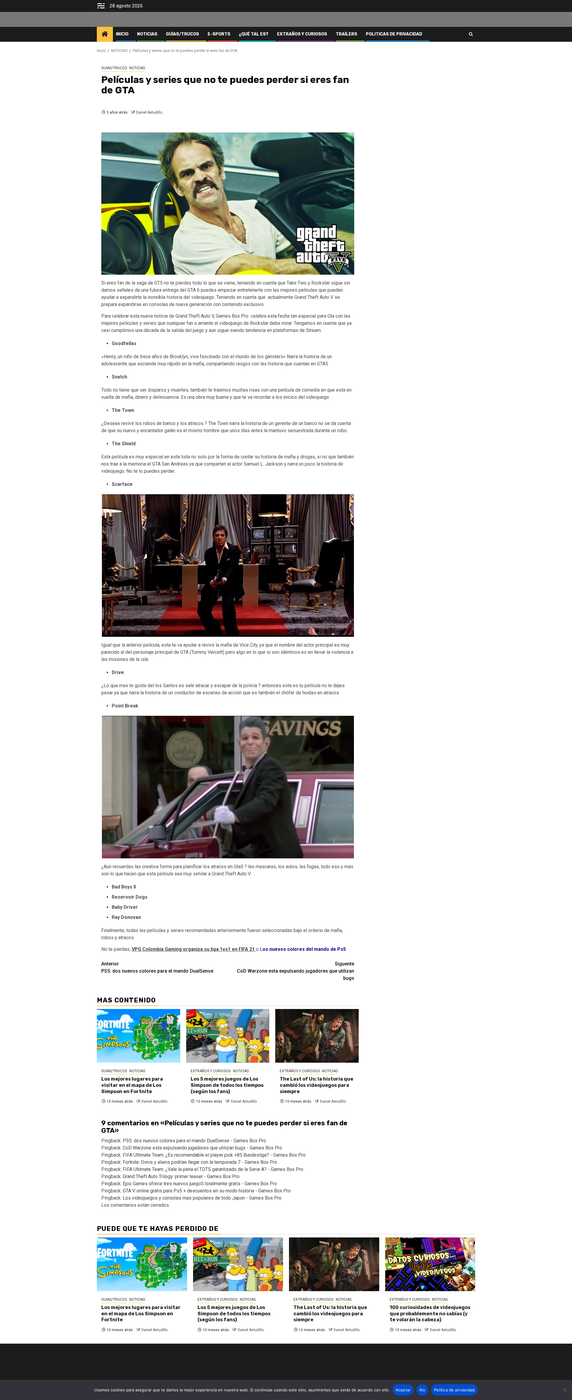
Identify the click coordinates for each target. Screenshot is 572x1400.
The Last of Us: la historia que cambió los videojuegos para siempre (316, 1085)
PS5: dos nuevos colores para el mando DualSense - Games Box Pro (194, 1141)
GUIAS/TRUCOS (114, 68)
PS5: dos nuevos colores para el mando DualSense (157, 967)
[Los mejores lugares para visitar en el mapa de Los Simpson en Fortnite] (138, 1036)
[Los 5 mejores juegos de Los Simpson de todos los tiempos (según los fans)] (228, 1036)
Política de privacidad (454, 1389)
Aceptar (403, 1389)
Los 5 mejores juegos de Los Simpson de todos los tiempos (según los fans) (227, 1085)
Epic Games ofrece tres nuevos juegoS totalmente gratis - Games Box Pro (200, 1183)
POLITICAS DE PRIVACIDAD (394, 34)
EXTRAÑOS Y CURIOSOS (302, 34)
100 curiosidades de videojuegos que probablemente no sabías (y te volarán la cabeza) (430, 1314)
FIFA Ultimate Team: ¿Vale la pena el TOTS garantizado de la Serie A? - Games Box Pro (213, 1169)
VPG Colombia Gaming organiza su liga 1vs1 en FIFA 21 (194, 949)
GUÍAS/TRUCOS (182, 34)
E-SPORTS (219, 34)
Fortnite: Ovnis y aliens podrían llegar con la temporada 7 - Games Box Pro (200, 1162)
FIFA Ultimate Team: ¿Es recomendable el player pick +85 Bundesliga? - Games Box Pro (214, 1155)
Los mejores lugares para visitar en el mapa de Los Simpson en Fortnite (132, 1085)
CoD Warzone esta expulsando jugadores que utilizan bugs (295, 971)
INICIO (122, 34)
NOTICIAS (147, 34)
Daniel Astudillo (149, 112)
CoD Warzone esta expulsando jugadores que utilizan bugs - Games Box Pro (202, 1148)
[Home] (104, 34)
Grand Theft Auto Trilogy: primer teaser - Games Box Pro (181, 1176)
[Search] (471, 34)
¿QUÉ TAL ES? (253, 34)
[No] (565, 1390)
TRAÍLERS (346, 34)
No (422, 1389)
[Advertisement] (420, 86)
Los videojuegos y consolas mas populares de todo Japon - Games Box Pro (202, 1198)
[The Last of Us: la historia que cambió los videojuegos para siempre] (317, 1036)
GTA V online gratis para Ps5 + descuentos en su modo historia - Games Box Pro (207, 1191)
